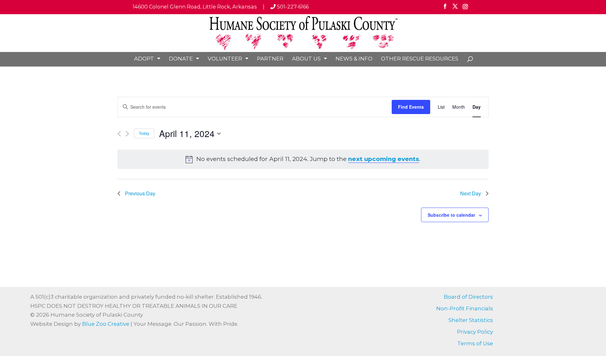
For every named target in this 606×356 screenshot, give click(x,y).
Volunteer (225, 58)
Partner (270, 58)
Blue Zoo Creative (105, 324)
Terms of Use (475, 343)
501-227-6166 (292, 6)
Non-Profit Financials (464, 308)
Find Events (411, 107)
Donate (181, 58)
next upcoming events (383, 159)
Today (144, 133)
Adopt (144, 58)
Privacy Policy (475, 332)
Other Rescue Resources (419, 58)
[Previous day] (119, 134)
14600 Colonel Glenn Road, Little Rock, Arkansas (195, 6)
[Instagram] (465, 8)
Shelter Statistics (471, 320)
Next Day (470, 193)
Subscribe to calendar (451, 215)
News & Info (354, 58)
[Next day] (127, 134)
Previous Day (140, 193)
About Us (306, 58)
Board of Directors (468, 297)
